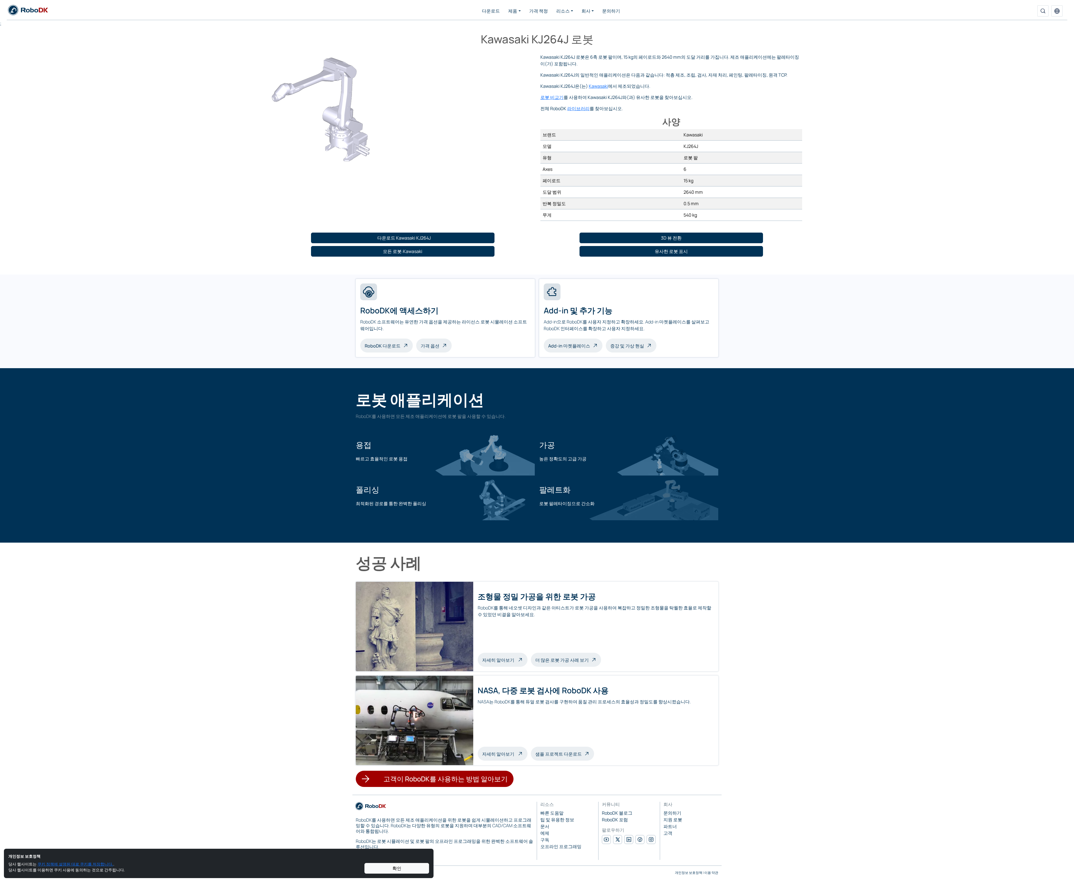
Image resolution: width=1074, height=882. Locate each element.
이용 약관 (711, 872)
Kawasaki (598, 86)
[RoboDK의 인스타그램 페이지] (651, 839)
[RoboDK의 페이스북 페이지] (639, 839)
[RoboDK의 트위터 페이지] (617, 839)
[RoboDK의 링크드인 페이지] (628, 839)
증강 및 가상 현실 (627, 346)
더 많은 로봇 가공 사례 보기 (562, 660)
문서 (544, 826)
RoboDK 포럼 (615, 820)
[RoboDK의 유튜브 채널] (606, 839)
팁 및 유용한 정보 (557, 820)
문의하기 (611, 11)
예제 (544, 833)
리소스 (563, 11)
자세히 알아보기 (504, 659)
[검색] (1043, 10)
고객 (667, 833)
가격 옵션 (430, 346)
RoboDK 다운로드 (383, 346)
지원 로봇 (672, 820)
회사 (585, 11)
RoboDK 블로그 (617, 813)
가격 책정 (538, 11)
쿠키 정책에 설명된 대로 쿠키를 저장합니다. (75, 864)
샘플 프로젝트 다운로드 (558, 754)
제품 (512, 11)
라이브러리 (578, 108)
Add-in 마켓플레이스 (569, 346)
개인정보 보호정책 (688, 872)
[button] (1057, 10)
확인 (396, 868)
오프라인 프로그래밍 (560, 846)
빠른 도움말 (552, 813)
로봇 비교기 (552, 97)
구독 (544, 840)
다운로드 (491, 11)
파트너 (670, 826)
